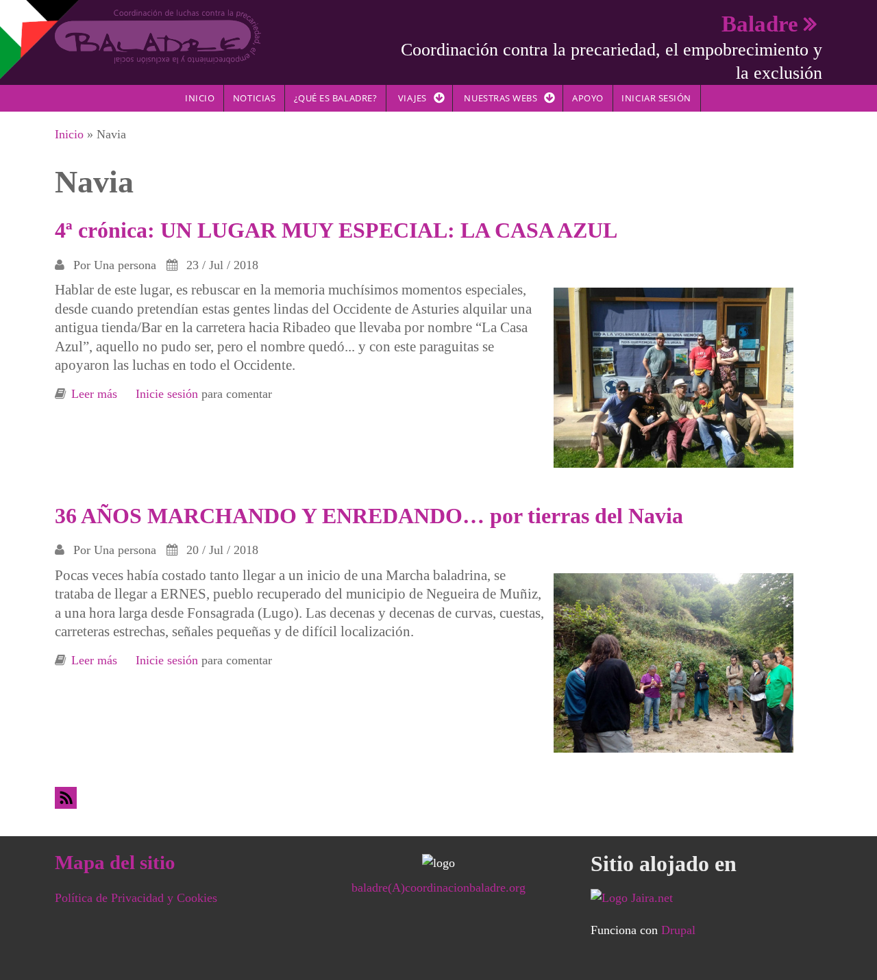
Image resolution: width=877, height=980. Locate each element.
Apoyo (588, 98)
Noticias (254, 98)
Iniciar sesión (656, 98)
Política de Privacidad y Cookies (136, 898)
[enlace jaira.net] (706, 898)
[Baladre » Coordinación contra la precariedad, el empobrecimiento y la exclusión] (158, 35)
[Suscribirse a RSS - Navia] (438, 797)
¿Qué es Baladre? (335, 98)
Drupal (678, 930)
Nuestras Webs (500, 98)
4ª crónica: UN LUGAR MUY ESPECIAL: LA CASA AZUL (336, 230)
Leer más (94, 394)
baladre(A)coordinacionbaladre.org (438, 887)
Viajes (412, 98)
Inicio (199, 98)
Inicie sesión (167, 394)
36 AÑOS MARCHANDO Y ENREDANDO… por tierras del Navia (369, 515)
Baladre (759, 23)
